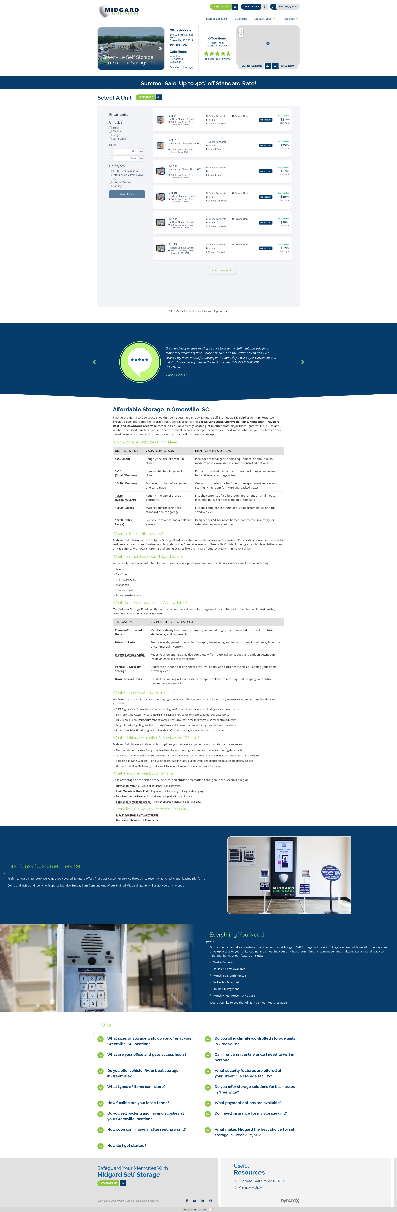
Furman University (127, 786)
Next (160, 48)
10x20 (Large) (124, 508)
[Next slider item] (303, 362)
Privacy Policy (250, 1187)
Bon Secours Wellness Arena (133, 801)
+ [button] (241, 30)
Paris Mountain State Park (132, 791)
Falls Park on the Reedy (130, 796)
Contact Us (109, 1183)
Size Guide (146, 97)
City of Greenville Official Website (137, 815)
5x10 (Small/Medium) (126, 473)
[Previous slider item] (94, 362)
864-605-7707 (287, 6)
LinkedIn (202, 1201)
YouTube (194, 1201)
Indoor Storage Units (130, 654)
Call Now (288, 65)
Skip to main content (15, 4)
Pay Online (252, 6)
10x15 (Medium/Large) (126, 498)
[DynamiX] (290, 1200)
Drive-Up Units (125, 642)
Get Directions (251, 65)
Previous (102, 48)
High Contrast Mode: (15, 12)
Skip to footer (11, 8)
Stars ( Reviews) (217, 58)
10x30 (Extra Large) (123, 522)
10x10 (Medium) (126, 483)
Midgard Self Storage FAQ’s (262, 1181)
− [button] (241, 35)
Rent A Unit (222, 6)
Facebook (187, 1201)
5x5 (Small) (122, 459)
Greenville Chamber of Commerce (137, 820)
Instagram (210, 1201)
